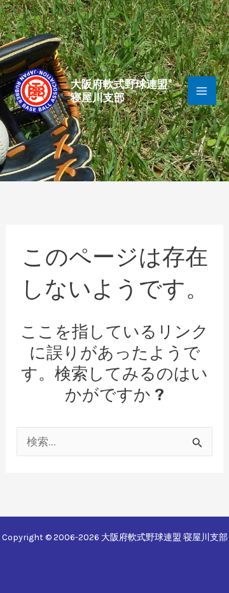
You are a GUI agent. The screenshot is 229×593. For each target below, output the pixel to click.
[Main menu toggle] (202, 91)
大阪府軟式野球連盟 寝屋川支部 (119, 90)
